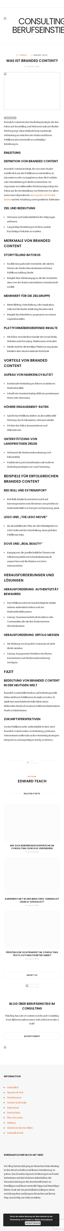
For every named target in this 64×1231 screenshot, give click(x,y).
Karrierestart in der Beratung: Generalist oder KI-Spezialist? (32, 900)
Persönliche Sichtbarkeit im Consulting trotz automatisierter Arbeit (32, 954)
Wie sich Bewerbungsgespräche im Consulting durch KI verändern (32, 847)
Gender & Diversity (17, 1102)
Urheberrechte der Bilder (20, 1127)
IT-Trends (21, 55)
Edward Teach (41, 55)
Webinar (11, 1122)
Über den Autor (15, 1117)
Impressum (13, 1107)
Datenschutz (13, 1112)
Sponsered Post (15, 1092)
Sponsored (10, 118)
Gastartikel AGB (15, 1132)
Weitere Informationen (43, 1219)
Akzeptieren (32, 1223)
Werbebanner (14, 1097)
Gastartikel (12, 1087)
